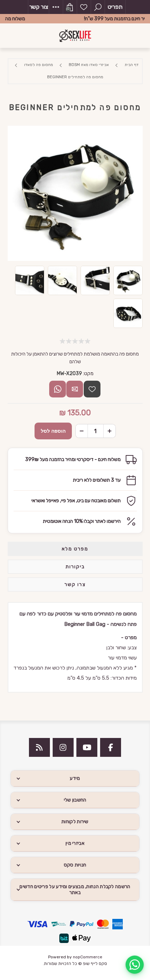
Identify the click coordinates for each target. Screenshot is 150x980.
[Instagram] (63, 747)
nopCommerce (87, 957)
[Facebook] (110, 747)
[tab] (75, 549)
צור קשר (38, 6)
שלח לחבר (74, 389)
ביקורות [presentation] (75, 567)
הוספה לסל (53, 431)
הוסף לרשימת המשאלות (92, 389)
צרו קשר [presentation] (75, 584)
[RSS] (39, 747)
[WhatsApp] (135, 965)
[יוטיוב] (86, 747)
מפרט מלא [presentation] (75, 549)
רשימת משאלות (84, 7)
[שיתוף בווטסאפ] (57, 389)
